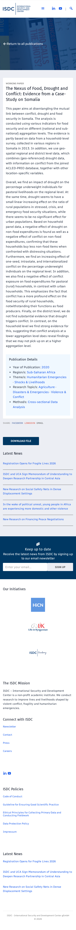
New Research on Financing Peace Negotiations (33, 519)
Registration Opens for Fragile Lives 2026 (29, 463)
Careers (7, 751)
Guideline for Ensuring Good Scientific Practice (31, 804)
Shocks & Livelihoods (29, 382)
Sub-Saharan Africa (41, 372)
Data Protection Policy (16, 823)
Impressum (10, 831)
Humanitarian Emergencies (46, 377)
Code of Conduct (12, 796)
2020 (45, 367)
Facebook (17, 423)
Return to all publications (25, 43)
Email (40, 423)
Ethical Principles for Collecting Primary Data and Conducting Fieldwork (32, 814)
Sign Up (60, 567)
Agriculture (47, 387)
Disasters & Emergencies (31, 392)
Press (6, 742)
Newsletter (9, 726)
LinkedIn (30, 423)
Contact (7, 734)
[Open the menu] (43, 8)
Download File (21, 440)
